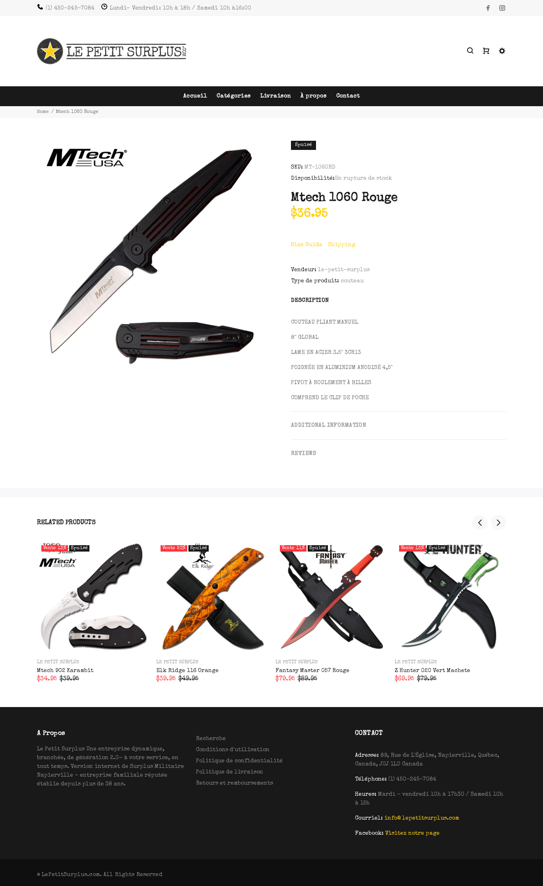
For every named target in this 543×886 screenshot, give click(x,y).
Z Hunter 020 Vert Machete (432, 671)
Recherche (211, 739)
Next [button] (498, 522)
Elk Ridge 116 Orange (187, 671)
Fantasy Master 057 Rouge (312, 671)
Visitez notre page (412, 833)
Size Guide (306, 245)
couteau (352, 281)
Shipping (341, 245)
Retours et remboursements (234, 783)
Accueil (195, 96)
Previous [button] (479, 522)
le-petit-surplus (344, 270)
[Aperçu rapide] (135, 554)
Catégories (234, 96)
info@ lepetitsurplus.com (421, 818)
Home (43, 112)
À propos (313, 96)
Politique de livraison (229, 772)
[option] (92, 602)
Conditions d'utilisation (233, 750)
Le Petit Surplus (58, 662)
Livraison (275, 96)
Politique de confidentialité (239, 761)
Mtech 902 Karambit (65, 671)
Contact (348, 96)
